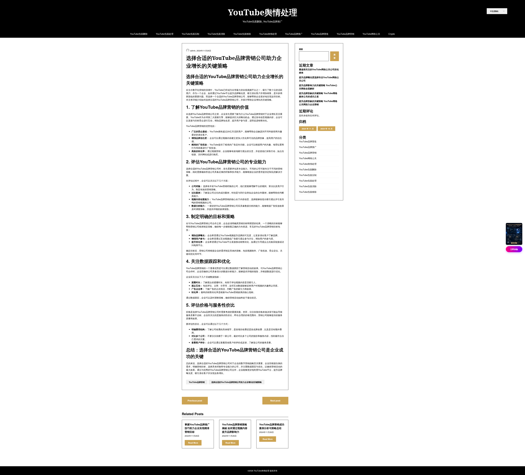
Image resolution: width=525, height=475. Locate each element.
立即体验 (514, 249)
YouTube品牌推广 (294, 33)
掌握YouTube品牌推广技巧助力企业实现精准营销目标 (197, 428)
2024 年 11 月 (308, 128)
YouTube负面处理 (164, 33)
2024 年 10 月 (326, 128)
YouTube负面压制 (190, 33)
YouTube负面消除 (216, 33)
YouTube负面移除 (242, 33)
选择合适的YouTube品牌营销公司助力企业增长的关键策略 (236, 382)
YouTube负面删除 (139, 33)
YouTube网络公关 (371, 33)
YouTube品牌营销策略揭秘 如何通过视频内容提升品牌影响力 (234, 428)
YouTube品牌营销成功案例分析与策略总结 (271, 426)
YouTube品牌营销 (345, 33)
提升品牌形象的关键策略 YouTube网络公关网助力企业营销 (318, 103)
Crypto (391, 33)
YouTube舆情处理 (262, 12)
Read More (193, 442)
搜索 (301, 49)
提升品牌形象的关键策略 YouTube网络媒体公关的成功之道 (318, 95)
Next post (275, 400)
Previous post (195, 400)
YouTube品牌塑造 (319, 33)
